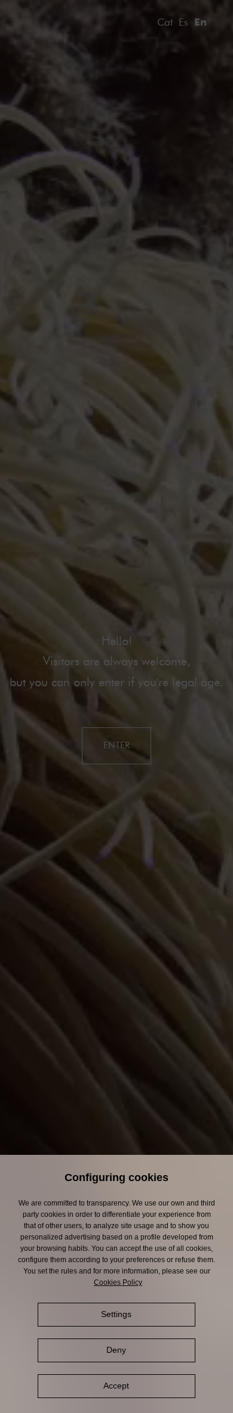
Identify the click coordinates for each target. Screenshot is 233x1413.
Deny (116, 1350)
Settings (116, 1314)
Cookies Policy (118, 1282)
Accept (116, 1385)
